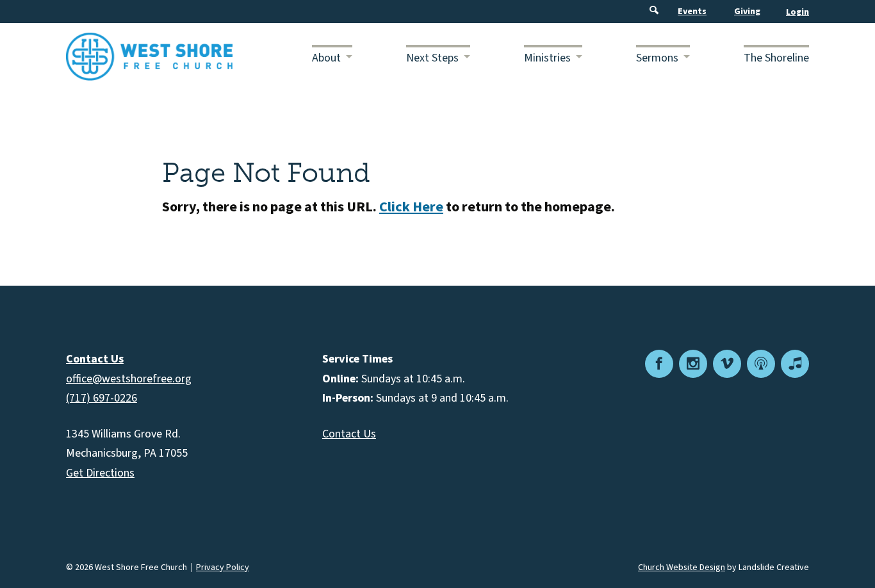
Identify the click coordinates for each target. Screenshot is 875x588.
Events (692, 11)
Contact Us (349, 434)
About (326, 58)
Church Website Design (681, 567)
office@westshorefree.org (129, 379)
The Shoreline (776, 58)
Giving (747, 11)
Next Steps (432, 58)
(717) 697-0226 (101, 398)
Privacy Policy (222, 567)
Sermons (657, 58)
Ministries (547, 58)
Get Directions (100, 473)
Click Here (411, 207)
